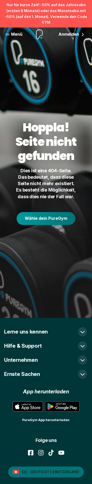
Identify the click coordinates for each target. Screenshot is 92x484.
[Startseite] (39, 34)
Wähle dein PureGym (46, 218)
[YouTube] (61, 453)
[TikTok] (51, 453)
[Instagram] (41, 453)
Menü (16, 34)
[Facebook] (31, 453)
